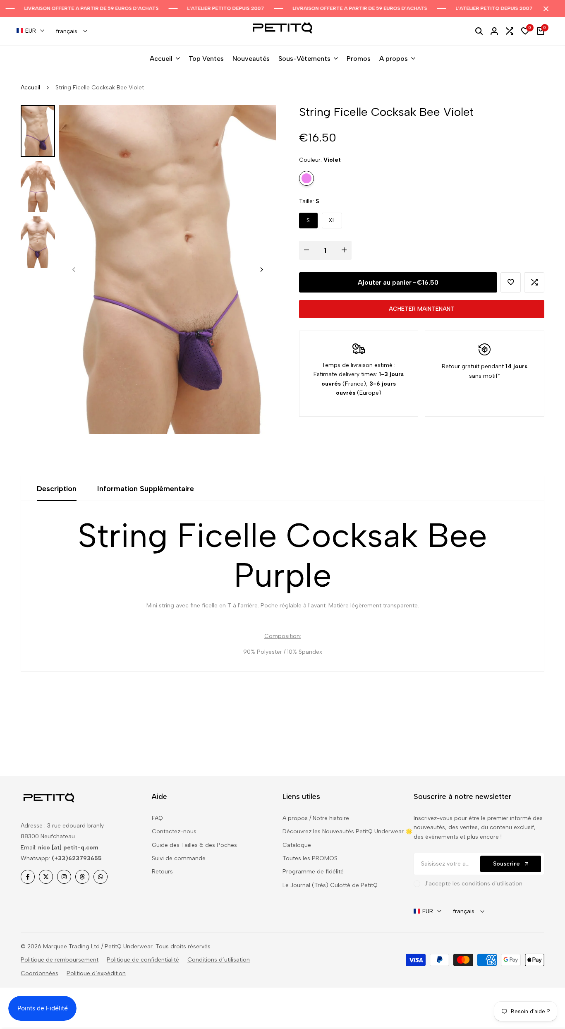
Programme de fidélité (313, 871)
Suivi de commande (179, 858)
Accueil (30, 87)
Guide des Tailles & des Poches (194, 845)
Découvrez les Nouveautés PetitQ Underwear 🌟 (347, 831)
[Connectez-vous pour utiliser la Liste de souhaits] (511, 282)
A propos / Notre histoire (315, 818)
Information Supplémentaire (145, 488)
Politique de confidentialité (143, 959)
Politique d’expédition (96, 973)
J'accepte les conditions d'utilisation (473, 883)
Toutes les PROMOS (310, 858)
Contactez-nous (174, 831)
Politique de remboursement (59, 959)
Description (57, 488)
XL (331, 219)
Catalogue (296, 845)
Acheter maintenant (422, 308)
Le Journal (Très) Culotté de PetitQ (330, 885)
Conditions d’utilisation (218, 959)
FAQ (157, 818)
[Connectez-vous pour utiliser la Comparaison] (534, 282)
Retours (162, 871)
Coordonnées (39, 973)
